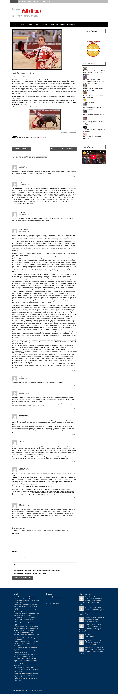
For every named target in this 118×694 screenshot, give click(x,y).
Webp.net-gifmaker (88, 102)
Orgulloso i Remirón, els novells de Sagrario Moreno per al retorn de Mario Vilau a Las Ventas (26, 678)
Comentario (16, 533)
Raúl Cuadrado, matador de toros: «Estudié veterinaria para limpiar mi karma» (91, 651)
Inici (15, 24)
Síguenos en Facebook (90, 31)
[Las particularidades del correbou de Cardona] (85, 111)
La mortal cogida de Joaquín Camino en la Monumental (93, 108)
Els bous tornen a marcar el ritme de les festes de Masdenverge (25, 652)
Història (62, 24)
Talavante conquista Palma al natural (25, 617)
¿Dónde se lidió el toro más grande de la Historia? (94, 130)
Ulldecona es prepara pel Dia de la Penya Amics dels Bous (93, 89)
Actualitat (21, 24)
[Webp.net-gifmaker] (85, 99)
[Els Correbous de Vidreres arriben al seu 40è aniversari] (85, 93)
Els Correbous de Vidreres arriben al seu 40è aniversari (93, 96)
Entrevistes (29, 24)
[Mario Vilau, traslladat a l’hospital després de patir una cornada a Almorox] (85, 118)
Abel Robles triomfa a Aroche (63, 149)
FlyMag (31, 691)
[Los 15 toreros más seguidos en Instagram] (85, 134)
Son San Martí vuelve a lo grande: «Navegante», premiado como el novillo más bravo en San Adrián (26, 634)
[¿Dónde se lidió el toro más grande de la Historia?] (85, 127)
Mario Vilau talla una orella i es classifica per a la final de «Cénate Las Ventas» (26, 674)
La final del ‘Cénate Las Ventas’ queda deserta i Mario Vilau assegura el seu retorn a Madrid (26, 660)
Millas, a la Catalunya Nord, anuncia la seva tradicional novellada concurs (25, 655)
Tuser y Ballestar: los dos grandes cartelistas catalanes (94, 642)
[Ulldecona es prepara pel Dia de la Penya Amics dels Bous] (85, 86)
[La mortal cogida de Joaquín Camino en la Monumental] (85, 104)
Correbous (37, 24)
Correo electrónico (18, 558)
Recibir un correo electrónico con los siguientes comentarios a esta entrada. (37, 570)
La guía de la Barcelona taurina (93, 636)
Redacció (24, 76)
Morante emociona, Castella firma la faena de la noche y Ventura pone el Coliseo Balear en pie (26, 643)
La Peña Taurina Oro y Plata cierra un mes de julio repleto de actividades (26, 624)
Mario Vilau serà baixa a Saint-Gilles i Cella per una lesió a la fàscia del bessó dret (94, 72)
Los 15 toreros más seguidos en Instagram (92, 137)
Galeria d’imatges (71, 24)
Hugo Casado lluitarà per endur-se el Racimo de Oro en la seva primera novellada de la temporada (26, 669)
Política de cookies (53, 604)
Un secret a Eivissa (22, 149)
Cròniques (45, 24)
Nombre (15, 551)
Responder (74, 176)
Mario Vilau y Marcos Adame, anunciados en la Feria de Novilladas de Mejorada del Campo (94, 81)
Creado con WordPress (17, 691)
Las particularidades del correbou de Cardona (93, 115)
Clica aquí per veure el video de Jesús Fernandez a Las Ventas (31, 107)
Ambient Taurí (54, 24)
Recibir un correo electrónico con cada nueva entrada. (30, 573)
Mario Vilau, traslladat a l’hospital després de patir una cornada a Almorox (40, 1)
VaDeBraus (32, 11)
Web (13, 564)
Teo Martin (22, 229)
